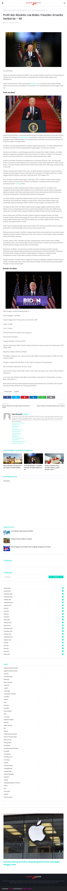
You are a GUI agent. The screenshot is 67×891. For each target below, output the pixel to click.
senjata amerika (8, 765)
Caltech (6, 688)
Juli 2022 (33, 642)
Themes (10, 888)
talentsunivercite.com (17, 430)
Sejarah (6, 762)
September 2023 (33, 602)
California (6, 685)
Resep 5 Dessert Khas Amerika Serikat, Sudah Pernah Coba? (52, 467)
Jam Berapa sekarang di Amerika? (22, 531)
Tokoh (5, 785)
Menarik (6, 722)
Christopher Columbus (10, 694)
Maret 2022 (33, 654)
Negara (6, 731)
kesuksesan (34, 83)
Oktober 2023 (33, 599)
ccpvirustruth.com (16, 433)
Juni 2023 (33, 611)
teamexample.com (16, 431)
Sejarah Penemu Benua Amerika (21, 539)
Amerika (6, 22)
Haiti (5, 702)
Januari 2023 (33, 625)
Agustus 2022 (33, 640)
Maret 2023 (33, 619)
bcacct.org (14, 428)
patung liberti (7, 742)
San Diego (7, 760)
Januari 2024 (33, 591)
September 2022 (33, 637)
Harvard (6, 705)
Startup (6, 780)
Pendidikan (7, 745)
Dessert (6, 699)
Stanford (6, 777)
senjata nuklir (8, 771)
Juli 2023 (33, 608)
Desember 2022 (33, 628)
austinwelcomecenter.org (18, 423)
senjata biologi (8, 768)
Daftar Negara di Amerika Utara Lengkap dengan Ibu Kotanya (31, 547)
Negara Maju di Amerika (10, 734)
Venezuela (7, 791)
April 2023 (33, 617)
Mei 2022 (33, 648)
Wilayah (6, 794)
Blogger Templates (27, 888)
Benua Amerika (8, 682)
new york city (7, 739)
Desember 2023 (33, 594)
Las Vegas (7, 717)
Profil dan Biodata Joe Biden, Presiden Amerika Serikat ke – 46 (33, 467)
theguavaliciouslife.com (17, 443)
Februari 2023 (33, 622)
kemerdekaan (8, 711)
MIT (5, 728)
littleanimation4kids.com (18, 438)
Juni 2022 (33, 645)
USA (5, 788)
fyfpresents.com (16, 426)
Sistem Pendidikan (9, 774)
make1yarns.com (16, 435)
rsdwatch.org (15, 436)
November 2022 (33, 631)
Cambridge (7, 691)
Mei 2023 (33, 614)
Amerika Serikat (12, 10)
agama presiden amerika (10, 671)
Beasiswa (6, 679)
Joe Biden (16, 391)
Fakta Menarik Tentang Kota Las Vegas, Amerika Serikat (12, 466)
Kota (5, 714)
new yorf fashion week (10, 737)
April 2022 (33, 651)
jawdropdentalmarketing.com (19, 441)
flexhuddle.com (16, 440)
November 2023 (33, 597)
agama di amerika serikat (11, 668)
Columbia (6, 696)
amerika (6, 673)
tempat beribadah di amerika (12, 783)
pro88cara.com (16, 425)
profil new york (8, 757)
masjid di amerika (9, 719)
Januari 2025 (33, 588)
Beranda (5, 10)
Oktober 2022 (33, 634)
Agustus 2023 (33, 605)
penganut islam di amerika (11, 748)
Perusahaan (7, 754)
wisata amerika (8, 797)
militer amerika (8, 725)
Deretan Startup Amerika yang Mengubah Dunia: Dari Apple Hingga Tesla (31, 863)
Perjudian (6, 751)
